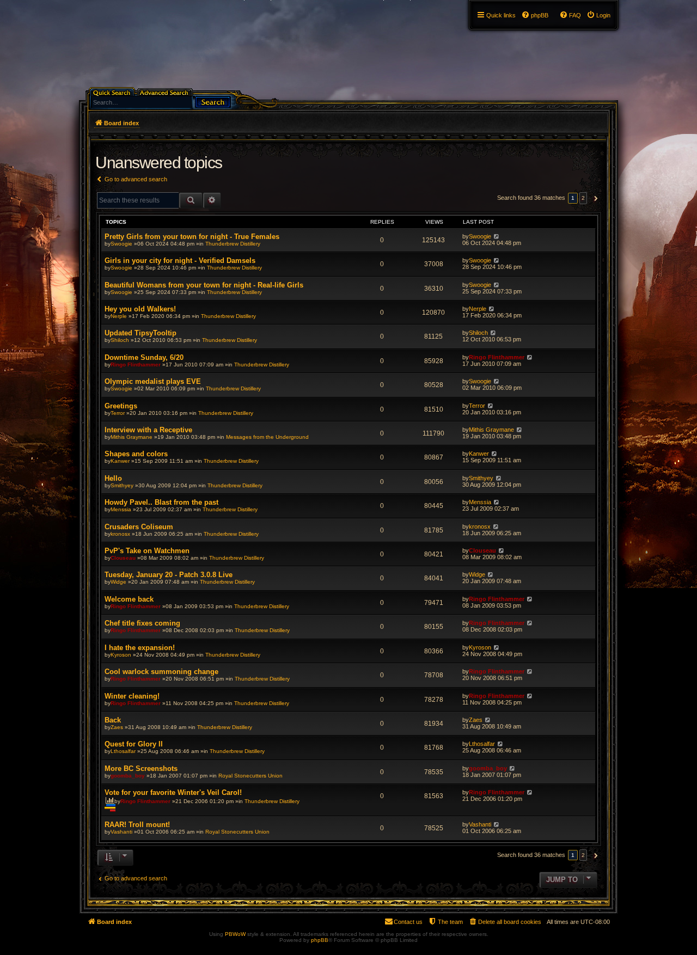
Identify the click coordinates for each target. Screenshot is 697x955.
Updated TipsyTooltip (140, 333)
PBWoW (235, 934)
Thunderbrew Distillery (232, 244)
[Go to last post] (496, 236)
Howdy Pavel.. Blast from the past (161, 502)
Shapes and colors (136, 454)
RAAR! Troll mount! (137, 825)
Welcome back (129, 599)
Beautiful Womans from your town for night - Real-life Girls (204, 285)
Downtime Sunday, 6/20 (144, 357)
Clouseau (123, 558)
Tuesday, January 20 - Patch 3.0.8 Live (169, 575)
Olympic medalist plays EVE (153, 381)
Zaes (117, 727)
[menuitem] (598, 15)
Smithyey (122, 485)
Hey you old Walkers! (140, 309)
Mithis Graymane (131, 437)
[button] (594, 198)
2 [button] (583, 198)
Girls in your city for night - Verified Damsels (180, 260)
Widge (118, 582)
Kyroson (121, 655)
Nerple (119, 316)
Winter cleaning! (132, 696)
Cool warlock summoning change (161, 672)
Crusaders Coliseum (139, 527)
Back (113, 720)
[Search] (213, 101)
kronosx (120, 534)
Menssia (121, 509)
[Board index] (85, 2)
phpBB (319, 940)
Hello (113, 478)
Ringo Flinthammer (136, 365)
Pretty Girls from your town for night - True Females (192, 236)
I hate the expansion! (140, 648)
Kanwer (120, 461)
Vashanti (121, 832)
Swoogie (121, 244)
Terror (118, 413)
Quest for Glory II (134, 744)
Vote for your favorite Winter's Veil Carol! (173, 792)
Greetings (121, 406)
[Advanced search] (166, 91)
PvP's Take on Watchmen (147, 551)
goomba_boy (128, 776)
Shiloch (120, 340)
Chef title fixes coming (142, 623)
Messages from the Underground (267, 437)
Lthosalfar (123, 751)
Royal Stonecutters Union (250, 776)
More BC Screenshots (141, 768)
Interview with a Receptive (148, 430)
